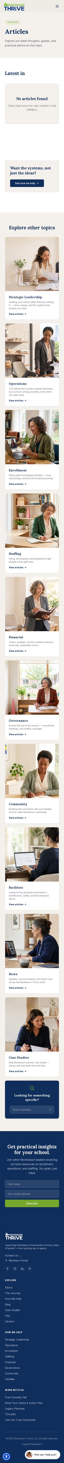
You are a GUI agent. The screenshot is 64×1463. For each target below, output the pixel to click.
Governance (12, 1367)
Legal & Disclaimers (32, 1444)
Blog (7, 1304)
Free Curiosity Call (16, 1397)
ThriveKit (10, 1414)
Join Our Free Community (20, 1419)
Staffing (9, 1356)
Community (11, 1373)
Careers (9, 1321)
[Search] (50, 1109)
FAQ (7, 1315)
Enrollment (11, 1350)
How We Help (13, 1298)
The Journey (13, 1293)
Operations (11, 1345)
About (8, 1287)
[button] (6, 1456)
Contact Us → (13, 1255)
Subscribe (32, 1203)
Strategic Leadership (17, 1339)
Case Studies (12, 1310)
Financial (10, 1362)
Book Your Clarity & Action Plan (24, 1402)
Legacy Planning (14, 1408)
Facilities (10, 1379)
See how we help (25, 183)
